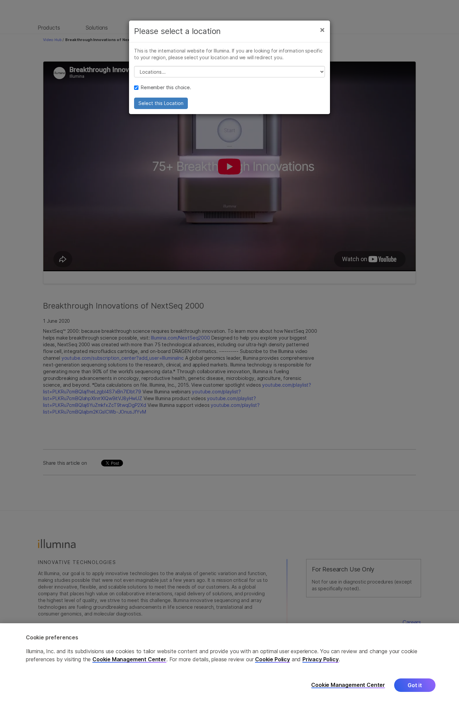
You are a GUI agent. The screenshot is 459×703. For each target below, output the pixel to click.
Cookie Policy (272, 659)
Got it (415, 685)
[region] (229, 663)
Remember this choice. (166, 87)
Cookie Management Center (129, 659)
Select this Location (160, 103)
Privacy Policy (320, 659)
